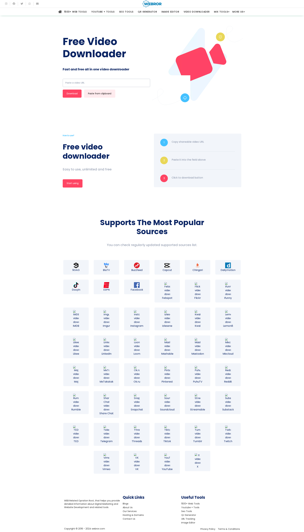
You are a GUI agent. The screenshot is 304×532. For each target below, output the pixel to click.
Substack (228, 409)
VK (137, 469)
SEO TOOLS (126, 11)
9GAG (76, 270)
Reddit (228, 381)
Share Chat (106, 413)
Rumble (76, 409)
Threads (137, 441)
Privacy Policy (207, 529)
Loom (136, 354)
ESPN (106, 290)
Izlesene (167, 326)
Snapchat (137, 409)
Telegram (106, 441)
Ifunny (228, 298)
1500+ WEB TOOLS (75, 11)
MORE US (238, 11)
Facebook (137, 290)
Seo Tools (186, 511)
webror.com (98, 528)
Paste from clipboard (99, 93)
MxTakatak (106, 381)
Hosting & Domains (133, 515)
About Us (128, 507)
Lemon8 (228, 326)
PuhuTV (197, 381)
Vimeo (106, 469)
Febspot (167, 298)
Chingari (198, 270)
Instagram (136, 326)
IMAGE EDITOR (170, 11)
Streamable (197, 409)
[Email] (37, 4)
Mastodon (197, 354)
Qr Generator (188, 515)
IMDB (76, 326)
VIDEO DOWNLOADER (197, 11)
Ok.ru (137, 381)
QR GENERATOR (147, 11)
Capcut (167, 270)
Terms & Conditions (229, 529)
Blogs (125, 503)
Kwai (197, 326)
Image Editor (188, 522)
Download (72, 93)
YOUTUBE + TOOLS (103, 11)
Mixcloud (228, 354)
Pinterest (167, 381)
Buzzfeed (136, 270)
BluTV (106, 270)
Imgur (106, 326)
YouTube (167, 469)
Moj (76, 381)
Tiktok (167, 441)
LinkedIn (106, 354)
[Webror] (152, 3)
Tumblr (197, 441)
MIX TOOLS (221, 11)
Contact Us (129, 518)
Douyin (76, 290)
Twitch (228, 441)
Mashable (167, 354)
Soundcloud (167, 409)
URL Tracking (188, 518)
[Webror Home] (60, 11)
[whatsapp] (29, 4)
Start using (73, 183)
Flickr (197, 298)
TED (76, 441)
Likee (76, 354)
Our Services (130, 511)
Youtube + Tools (190, 507)
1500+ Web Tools (190, 503)
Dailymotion (228, 270)
